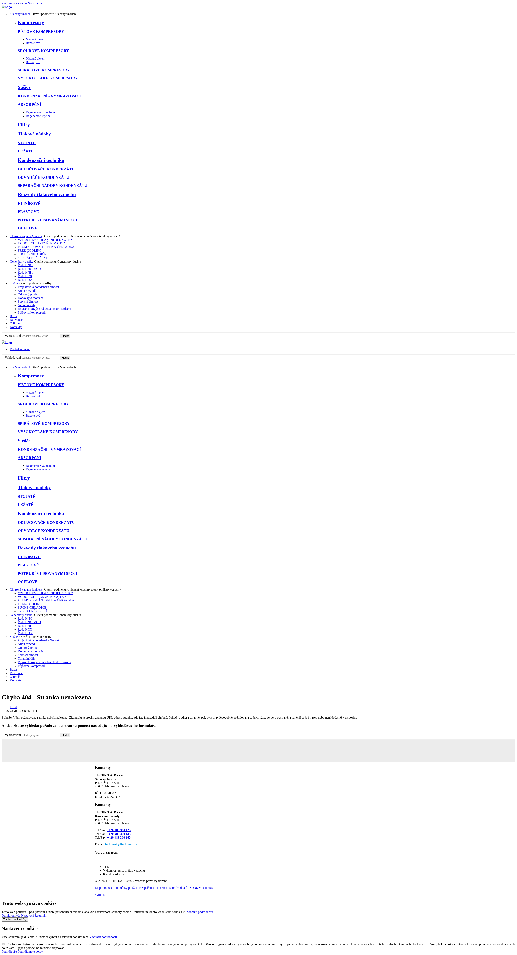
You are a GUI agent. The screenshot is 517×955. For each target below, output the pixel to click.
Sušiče (24, 87)
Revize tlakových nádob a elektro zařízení (44, 309)
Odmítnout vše (11, 915)
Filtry (24, 124)
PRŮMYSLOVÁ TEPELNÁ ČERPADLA (46, 247)
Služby (14, 283)
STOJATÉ (27, 143)
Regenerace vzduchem (40, 112)
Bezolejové (33, 43)
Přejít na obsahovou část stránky (22, 3)
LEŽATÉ (26, 151)
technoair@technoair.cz (121, 844)
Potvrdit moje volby (30, 951)
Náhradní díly (26, 305)
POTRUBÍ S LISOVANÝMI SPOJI (47, 220)
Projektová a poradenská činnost (38, 287)
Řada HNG (25, 265)
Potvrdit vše (10, 951)
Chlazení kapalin (26, 236)
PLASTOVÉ (28, 212)
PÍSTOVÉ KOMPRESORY (41, 31)
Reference (16, 319)
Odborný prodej (28, 294)
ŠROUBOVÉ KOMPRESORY (43, 51)
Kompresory (31, 22)
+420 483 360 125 (119, 830)
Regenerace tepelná (38, 116)
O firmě (15, 323)
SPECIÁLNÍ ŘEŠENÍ (32, 258)
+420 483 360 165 (119, 837)
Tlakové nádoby (34, 133)
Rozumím (41, 915)
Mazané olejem (35, 39)
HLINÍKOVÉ (29, 203)
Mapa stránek (103, 888)
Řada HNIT (25, 272)
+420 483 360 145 (119, 834)
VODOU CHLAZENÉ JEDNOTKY (42, 243)
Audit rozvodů (27, 290)
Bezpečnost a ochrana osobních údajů (163, 888)
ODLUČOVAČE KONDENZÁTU (46, 169)
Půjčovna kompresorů (32, 312)
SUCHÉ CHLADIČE (32, 254)
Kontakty (16, 327)
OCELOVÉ (27, 228)
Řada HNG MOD (29, 268)
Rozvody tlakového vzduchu (47, 194)
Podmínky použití (125, 888)
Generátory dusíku (21, 261)
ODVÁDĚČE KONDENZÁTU (43, 177)
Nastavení (28, 915)
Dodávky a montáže (30, 298)
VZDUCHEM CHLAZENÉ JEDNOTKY (45, 239)
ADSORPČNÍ (29, 104)
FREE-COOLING (30, 250)
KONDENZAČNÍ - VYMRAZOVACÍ (49, 96)
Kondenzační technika (41, 160)
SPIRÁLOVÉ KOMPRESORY (44, 70)
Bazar (13, 316)
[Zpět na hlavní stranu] (7, 7)
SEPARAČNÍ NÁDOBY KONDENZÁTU (52, 185)
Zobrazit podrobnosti (199, 912)
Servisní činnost (28, 301)
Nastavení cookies (201, 888)
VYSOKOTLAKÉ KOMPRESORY (48, 78)
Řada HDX (25, 279)
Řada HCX (25, 276)
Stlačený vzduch (20, 14)
